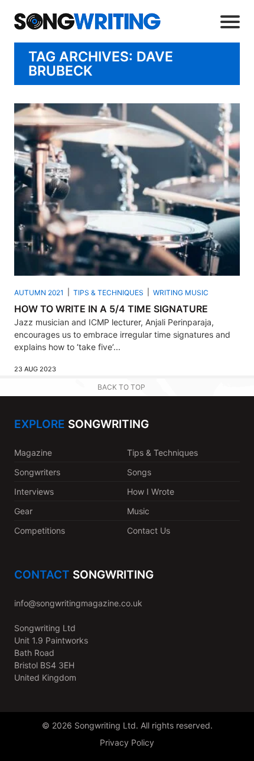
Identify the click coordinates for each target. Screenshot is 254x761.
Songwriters (37, 472)
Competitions (39, 530)
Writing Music (181, 292)
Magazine (33, 453)
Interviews (34, 491)
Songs (139, 472)
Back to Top (121, 387)
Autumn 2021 (39, 292)
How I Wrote (150, 491)
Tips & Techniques (108, 292)
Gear (23, 511)
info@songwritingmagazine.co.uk (78, 603)
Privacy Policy (127, 742)
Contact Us (148, 530)
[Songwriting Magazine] (87, 21)
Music (138, 511)
